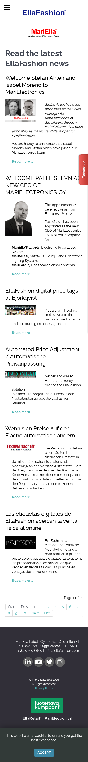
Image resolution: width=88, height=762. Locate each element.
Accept (44, 753)
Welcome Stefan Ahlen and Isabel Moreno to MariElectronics (40, 85)
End (47, 613)
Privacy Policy (44, 688)
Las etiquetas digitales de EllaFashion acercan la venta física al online (41, 521)
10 (24, 613)
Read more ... (22, 161)
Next (35, 613)
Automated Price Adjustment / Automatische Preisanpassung (42, 356)
